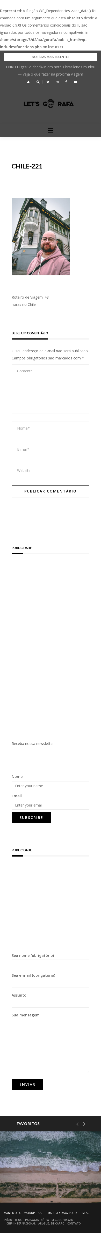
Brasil (26, 1168)
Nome (17, 776)
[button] (28, 82)
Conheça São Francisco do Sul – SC (48, 1185)
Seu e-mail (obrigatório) (33, 975)
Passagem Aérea (37, 1220)
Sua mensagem (26, 1015)
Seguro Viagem (63, 1220)
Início (8, 1220)
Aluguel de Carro (51, 1223)
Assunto (19, 995)
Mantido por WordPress (22, 1213)
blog (19, 1220)
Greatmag (60, 1213)
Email (17, 795)
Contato (74, 1223)
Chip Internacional (21, 1223)
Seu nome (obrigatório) (33, 955)
